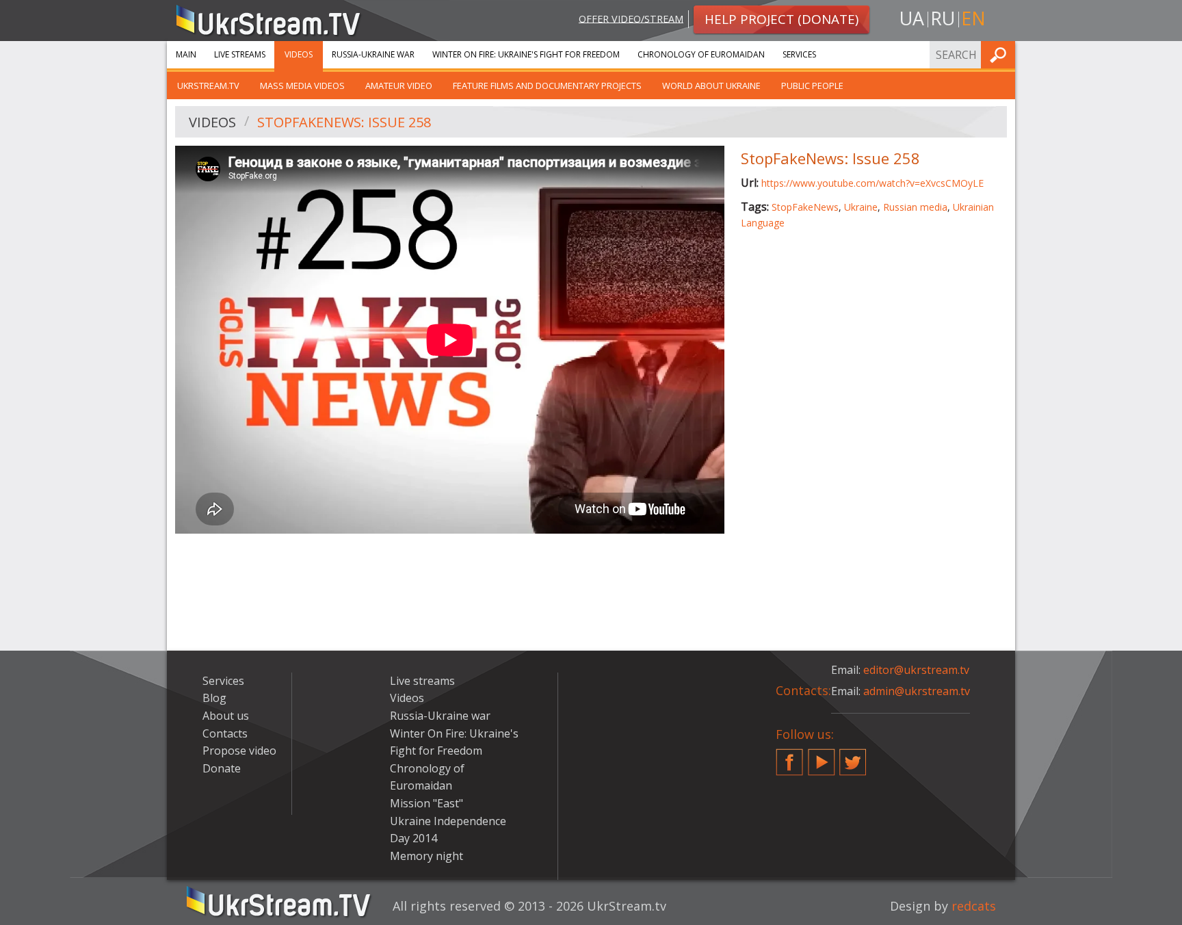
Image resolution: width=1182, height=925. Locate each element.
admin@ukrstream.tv (916, 691)
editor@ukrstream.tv (916, 669)
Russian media (915, 206)
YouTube (821, 756)
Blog (214, 697)
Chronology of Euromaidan (701, 54)
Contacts (225, 733)
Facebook (789, 756)
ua (911, 18)
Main (186, 54)
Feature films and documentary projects (547, 85)
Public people (812, 85)
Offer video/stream (631, 18)
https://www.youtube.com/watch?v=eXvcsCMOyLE (872, 183)
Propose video (239, 750)
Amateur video (398, 85)
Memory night (426, 855)
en (973, 18)
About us (225, 715)
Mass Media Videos (302, 85)
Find (1000, 54)
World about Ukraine (711, 85)
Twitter (853, 756)
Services (799, 54)
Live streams (239, 54)
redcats (973, 906)
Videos (299, 54)
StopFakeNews (805, 206)
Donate (221, 768)
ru (942, 18)
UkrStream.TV (208, 85)
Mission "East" (426, 803)
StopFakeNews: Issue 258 (344, 122)
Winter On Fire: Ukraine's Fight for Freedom (526, 54)
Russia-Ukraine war (373, 54)
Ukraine (861, 206)
